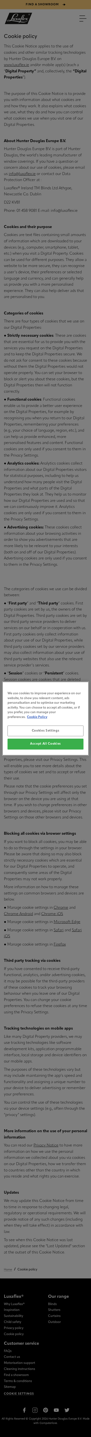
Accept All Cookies (45, 744)
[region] (45, 718)
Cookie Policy (37, 717)
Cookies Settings (45, 730)
